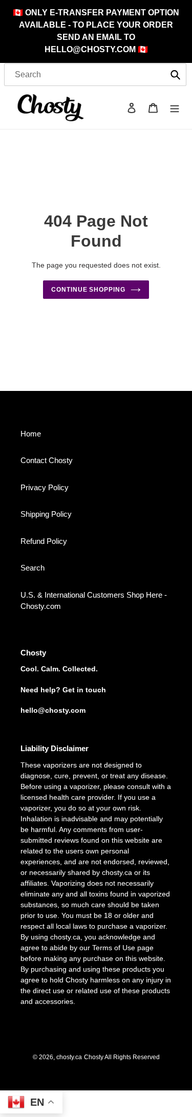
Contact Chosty (46, 460)
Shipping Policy (46, 514)
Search (32, 567)
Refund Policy (43, 541)
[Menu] (174, 108)
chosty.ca (69, 1057)
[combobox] (95, 74)
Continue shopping (88, 289)
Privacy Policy (44, 487)
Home (30, 433)
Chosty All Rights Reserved (122, 1057)
